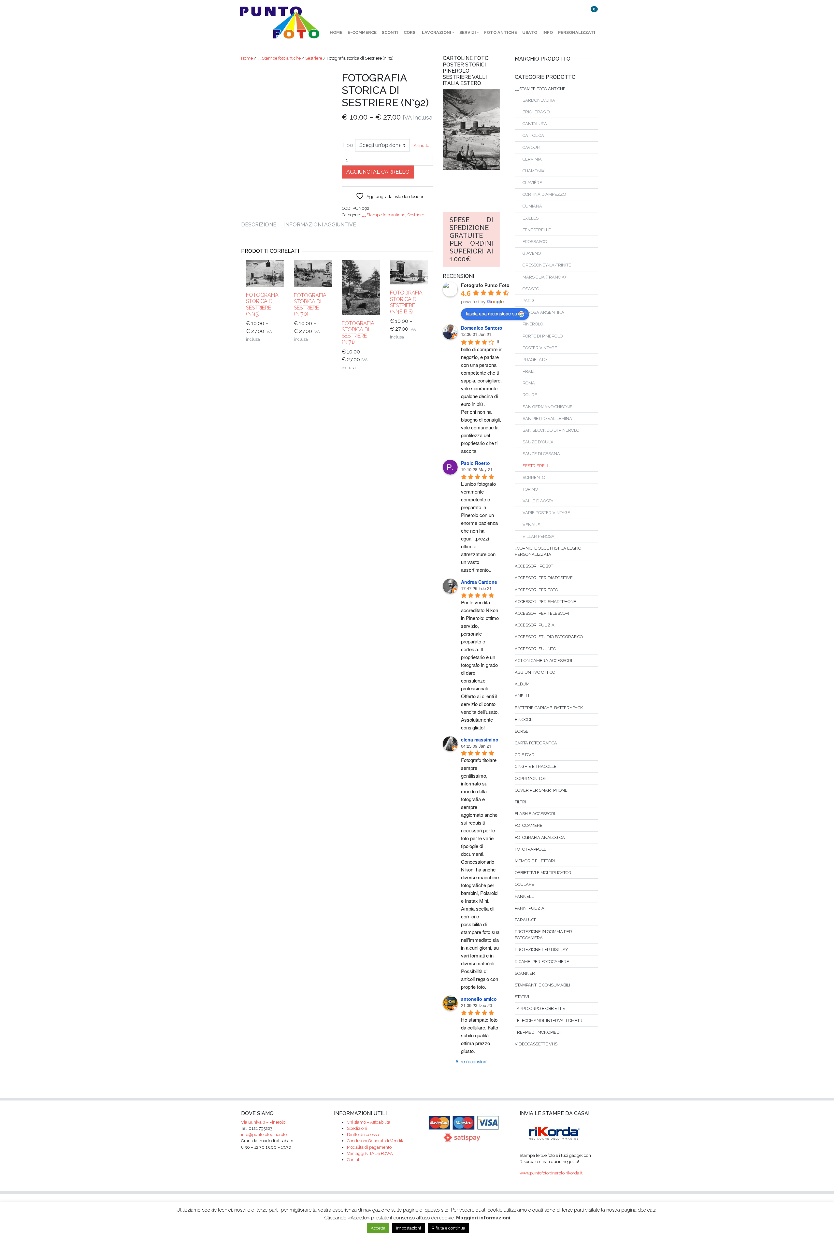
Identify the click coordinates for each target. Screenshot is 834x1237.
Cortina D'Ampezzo (544, 194)
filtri (520, 801)
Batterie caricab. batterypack (549, 707)
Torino (530, 489)
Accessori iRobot (534, 566)
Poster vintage (540, 347)
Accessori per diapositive (544, 577)
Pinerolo (533, 324)
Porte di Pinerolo (543, 336)
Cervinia (532, 159)
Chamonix (533, 170)
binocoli (524, 719)
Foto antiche (500, 32)
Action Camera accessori (543, 660)
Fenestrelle (537, 229)
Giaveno (532, 253)
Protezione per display (541, 949)
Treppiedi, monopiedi (538, 1032)
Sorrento (534, 477)
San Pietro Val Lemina (547, 418)
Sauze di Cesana (541, 453)
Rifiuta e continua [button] (448, 1228)
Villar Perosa (538, 536)
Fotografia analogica (540, 837)
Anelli (522, 695)
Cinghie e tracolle (535, 766)
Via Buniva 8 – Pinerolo (263, 1122)
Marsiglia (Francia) (544, 277)
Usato (529, 32)
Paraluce (526, 919)
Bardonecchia (539, 100)
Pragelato (535, 359)
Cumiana (532, 206)
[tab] (262, 225)
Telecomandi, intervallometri (549, 1020)
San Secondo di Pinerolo (551, 430)
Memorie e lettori (535, 860)
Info (547, 32)
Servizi (467, 32)
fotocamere (528, 825)
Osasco (531, 288)
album (522, 684)
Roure (530, 394)
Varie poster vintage (546, 512)
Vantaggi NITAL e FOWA (370, 1153)
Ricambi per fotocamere (542, 961)
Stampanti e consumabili (542, 985)
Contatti (354, 1159)
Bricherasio (536, 111)
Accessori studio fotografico (549, 636)
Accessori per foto (536, 589)
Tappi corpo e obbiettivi (541, 1008)
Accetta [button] (378, 1228)
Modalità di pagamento (369, 1147)
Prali (528, 371)
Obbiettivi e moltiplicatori (543, 872)
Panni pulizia (529, 908)
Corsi (410, 32)
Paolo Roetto (475, 463)
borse (521, 731)
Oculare (524, 884)
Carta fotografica (536, 743)
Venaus (531, 524)
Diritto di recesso (363, 1134)
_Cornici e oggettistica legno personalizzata (548, 551)
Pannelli (525, 896)
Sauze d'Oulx (538, 441)
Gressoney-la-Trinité (547, 265)
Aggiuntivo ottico (535, 672)
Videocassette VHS (536, 1044)
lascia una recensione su (491, 313)
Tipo (347, 145)
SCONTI (390, 32)
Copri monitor (531, 778)
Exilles (531, 218)
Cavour (531, 147)
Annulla (421, 145)
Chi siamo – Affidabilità (368, 1122)
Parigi (529, 300)
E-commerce (362, 32)
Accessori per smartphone (545, 601)
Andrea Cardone (479, 582)
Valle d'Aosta (538, 500)
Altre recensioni (471, 1061)
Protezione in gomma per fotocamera (543, 934)
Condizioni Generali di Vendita (376, 1140)
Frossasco (535, 241)
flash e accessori (535, 813)
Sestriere (313, 58)
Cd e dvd (525, 754)
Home (247, 58)
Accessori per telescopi (542, 613)
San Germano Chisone (547, 406)
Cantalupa (535, 123)
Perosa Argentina (543, 312)
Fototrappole (530, 849)
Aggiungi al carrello (378, 172)
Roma (529, 383)
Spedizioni (357, 1128)
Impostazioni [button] (408, 1228)
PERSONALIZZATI (576, 32)
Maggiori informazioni (483, 1218)
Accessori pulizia (534, 625)
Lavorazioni (436, 32)
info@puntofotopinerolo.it (265, 1134)
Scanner (525, 973)
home (336, 32)
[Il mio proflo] (577, 14)
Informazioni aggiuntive (320, 225)
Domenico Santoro (481, 327)
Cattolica (533, 135)
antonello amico (479, 999)
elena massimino (479, 739)
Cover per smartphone (541, 790)
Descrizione (258, 225)
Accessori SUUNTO (535, 648)
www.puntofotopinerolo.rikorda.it (551, 1173)
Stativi (522, 996)
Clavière (532, 182)
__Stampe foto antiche (279, 58)
